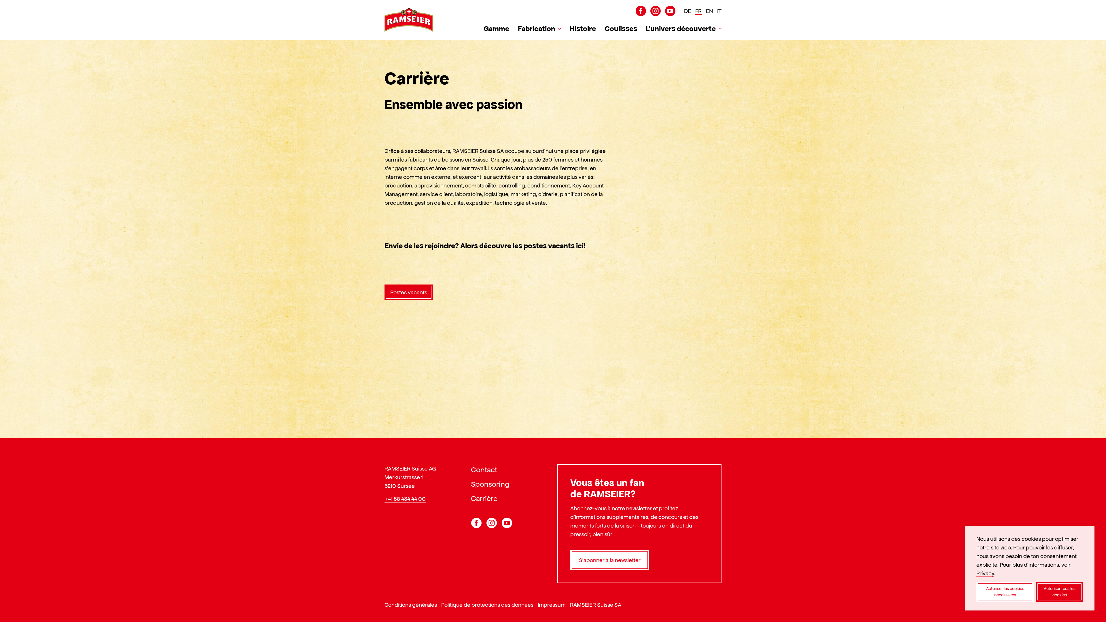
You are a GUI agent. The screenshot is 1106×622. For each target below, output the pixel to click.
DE (687, 11)
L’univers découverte (681, 28)
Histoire (583, 28)
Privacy (985, 573)
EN (709, 11)
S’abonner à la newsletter (610, 560)
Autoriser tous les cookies (1059, 592)
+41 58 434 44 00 (405, 499)
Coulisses (621, 28)
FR (698, 11)
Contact (484, 470)
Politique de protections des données (487, 605)
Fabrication (536, 28)
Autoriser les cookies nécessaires (1005, 592)
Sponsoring (490, 484)
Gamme (496, 28)
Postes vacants (408, 292)
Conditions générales (411, 605)
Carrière (484, 498)
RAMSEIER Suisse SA (595, 605)
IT (719, 11)
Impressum (552, 605)
